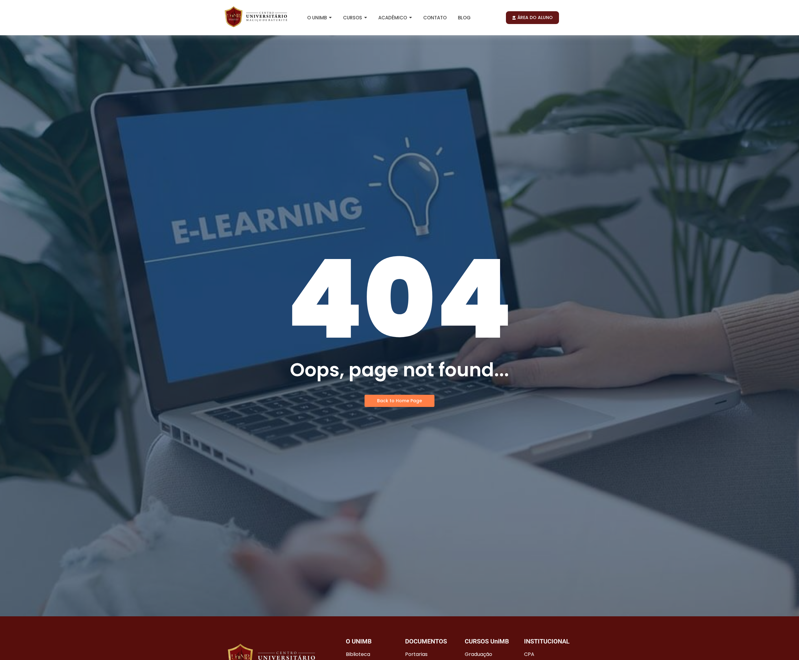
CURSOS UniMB (487, 641)
